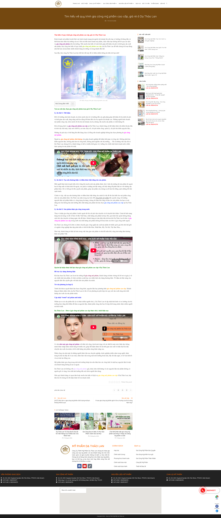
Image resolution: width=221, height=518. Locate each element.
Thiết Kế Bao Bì (141, 466)
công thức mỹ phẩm (102, 198)
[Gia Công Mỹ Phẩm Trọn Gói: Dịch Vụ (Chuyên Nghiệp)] (141, 40)
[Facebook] (79, 466)
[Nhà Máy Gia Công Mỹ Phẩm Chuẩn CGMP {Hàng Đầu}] (141, 66)
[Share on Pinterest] (122, 390)
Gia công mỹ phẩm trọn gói (144, 454)
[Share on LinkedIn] (126, 390)
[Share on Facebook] (118, 390)
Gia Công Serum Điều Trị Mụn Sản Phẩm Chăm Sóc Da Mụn (93, 432)
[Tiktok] (90, 466)
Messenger (217, 508)
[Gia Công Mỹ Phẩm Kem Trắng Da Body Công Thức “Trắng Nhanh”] (141, 57)
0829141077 (211, 490)
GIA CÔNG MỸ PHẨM (64, 474)
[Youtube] (84, 466)
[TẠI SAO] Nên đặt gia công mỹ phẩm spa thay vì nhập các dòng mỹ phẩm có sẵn (120, 433)
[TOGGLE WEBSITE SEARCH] (166, 3)
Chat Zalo (217, 503)
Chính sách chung (119, 454)
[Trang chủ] (105, 20)
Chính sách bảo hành (120, 466)
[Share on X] (114, 390)
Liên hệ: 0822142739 (152, 88)
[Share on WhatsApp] (131, 390)
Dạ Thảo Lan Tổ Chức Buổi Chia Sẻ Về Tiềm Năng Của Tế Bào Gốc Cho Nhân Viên (67, 433)
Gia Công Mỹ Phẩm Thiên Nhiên (146, 458)
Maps (217, 499)
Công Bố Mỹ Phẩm (142, 462)
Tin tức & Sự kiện (112, 20)
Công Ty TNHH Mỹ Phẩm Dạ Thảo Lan (115, 516)
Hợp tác (116, 450)
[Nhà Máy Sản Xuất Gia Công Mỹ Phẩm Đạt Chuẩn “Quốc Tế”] (141, 74)
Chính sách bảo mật (120, 462)
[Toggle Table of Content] (72, 103)
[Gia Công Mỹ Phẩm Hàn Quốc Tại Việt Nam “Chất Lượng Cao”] (141, 48)
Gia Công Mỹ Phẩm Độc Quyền (145, 450)
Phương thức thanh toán (121, 458)
